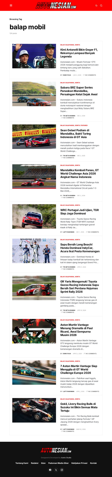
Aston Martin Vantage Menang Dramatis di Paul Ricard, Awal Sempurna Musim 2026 (76, 330)
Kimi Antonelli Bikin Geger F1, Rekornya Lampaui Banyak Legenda (79, 53)
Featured (84, 125)
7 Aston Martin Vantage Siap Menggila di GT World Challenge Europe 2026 (78, 369)
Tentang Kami (21, 463)
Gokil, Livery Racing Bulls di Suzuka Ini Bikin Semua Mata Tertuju (79, 407)
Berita (77, 45)
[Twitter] (56, 470)
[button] (11, 5)
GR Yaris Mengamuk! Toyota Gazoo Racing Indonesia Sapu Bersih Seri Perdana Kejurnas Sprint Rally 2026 (79, 286)
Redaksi (34, 463)
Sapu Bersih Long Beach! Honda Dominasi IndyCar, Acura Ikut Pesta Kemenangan (80, 248)
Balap (62, 45)
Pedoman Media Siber (58, 463)
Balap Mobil (69, 45)
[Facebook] (50, 470)
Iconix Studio (66, 458)
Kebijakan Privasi (79, 463)
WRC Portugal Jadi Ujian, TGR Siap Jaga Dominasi (79, 211)
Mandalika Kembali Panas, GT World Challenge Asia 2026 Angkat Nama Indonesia (79, 174)
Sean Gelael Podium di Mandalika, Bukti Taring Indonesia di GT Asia (75, 134)
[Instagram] (62, 470)
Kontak (93, 463)
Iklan (43, 463)
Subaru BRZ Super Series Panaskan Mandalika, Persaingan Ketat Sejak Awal (78, 91)
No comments (90, 75)
